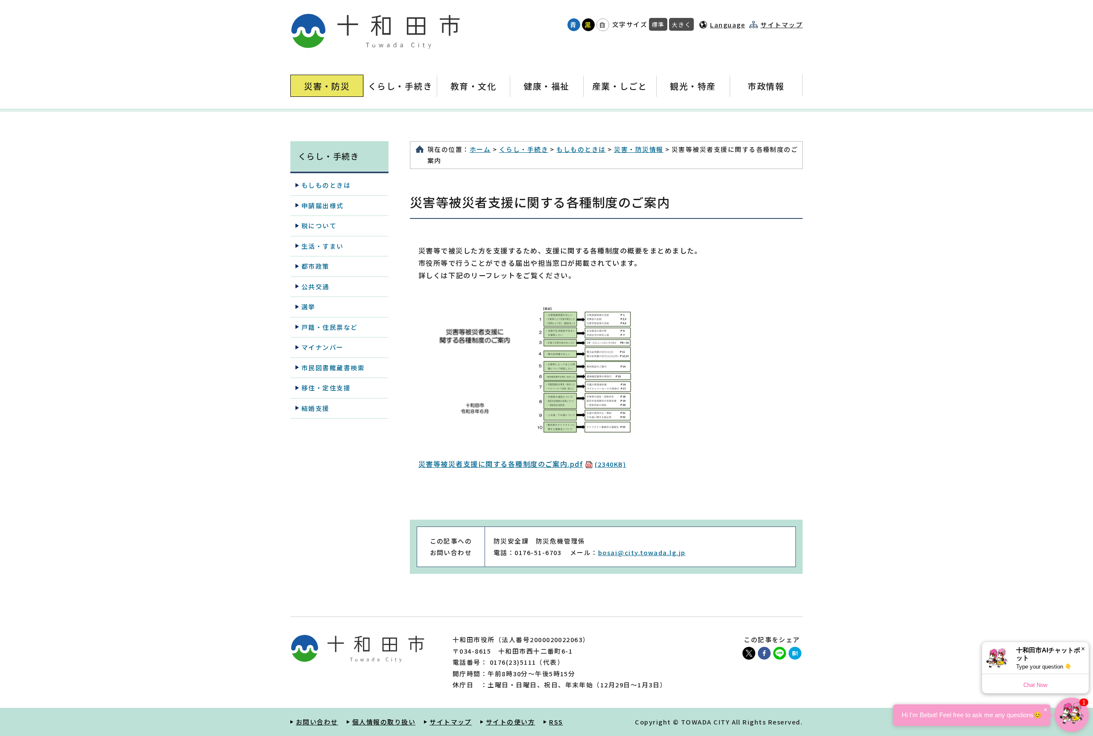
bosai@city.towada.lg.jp (642, 552)
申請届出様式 (322, 205)
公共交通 (315, 286)
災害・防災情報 (638, 149)
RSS (556, 721)
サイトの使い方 (510, 721)
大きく (681, 24)
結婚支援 (315, 408)
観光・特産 (693, 86)
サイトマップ (781, 24)
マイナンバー (322, 347)
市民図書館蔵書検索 (333, 367)
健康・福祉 (546, 86)
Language (727, 24)
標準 (658, 24)
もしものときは (580, 149)
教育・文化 (473, 86)
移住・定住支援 (326, 387)
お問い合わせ (317, 721)
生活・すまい (322, 245)
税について (318, 225)
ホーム (480, 149)
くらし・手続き (400, 86)
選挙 (308, 306)
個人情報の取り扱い (383, 721)
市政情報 (766, 86)
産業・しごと (619, 86)
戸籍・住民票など (329, 327)
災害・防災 (327, 86)
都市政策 (315, 266)
